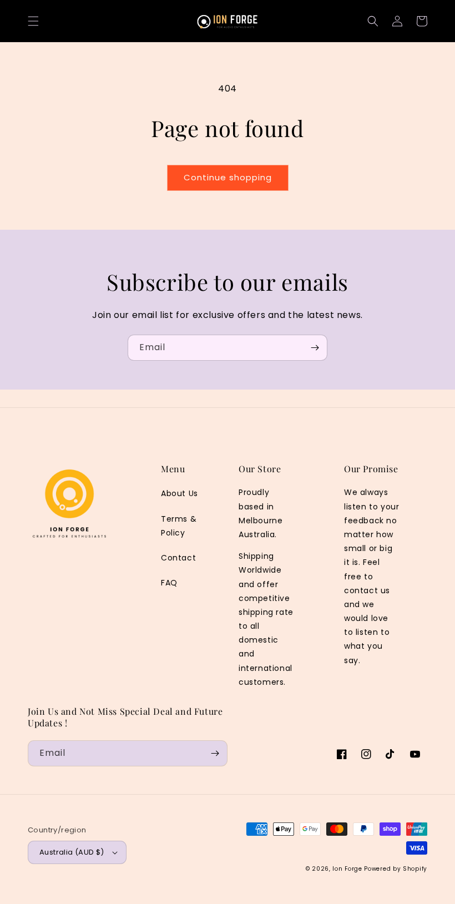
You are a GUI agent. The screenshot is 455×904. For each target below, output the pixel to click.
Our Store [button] (260, 468)
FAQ (169, 582)
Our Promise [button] (371, 468)
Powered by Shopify (395, 869)
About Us (179, 493)
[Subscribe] (314, 348)
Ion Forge (347, 869)
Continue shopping (228, 177)
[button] (33, 21)
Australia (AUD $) (71, 852)
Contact (178, 557)
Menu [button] (173, 468)
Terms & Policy (178, 525)
